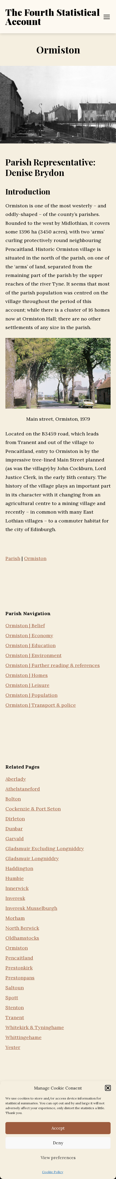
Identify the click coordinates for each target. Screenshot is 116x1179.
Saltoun (14, 988)
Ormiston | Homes (26, 675)
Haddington (19, 868)
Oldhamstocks (22, 938)
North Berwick (22, 928)
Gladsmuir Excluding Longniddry (44, 848)
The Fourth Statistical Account (52, 17)
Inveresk (15, 898)
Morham (15, 918)
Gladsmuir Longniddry (32, 858)
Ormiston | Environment (33, 655)
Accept (58, 1128)
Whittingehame (23, 1037)
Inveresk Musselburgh (31, 908)
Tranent (14, 1017)
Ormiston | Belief (25, 625)
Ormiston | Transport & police (40, 705)
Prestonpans (20, 978)
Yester (12, 1047)
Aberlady (15, 779)
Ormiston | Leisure (27, 685)
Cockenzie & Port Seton (33, 809)
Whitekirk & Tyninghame (34, 1027)
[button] (108, 1088)
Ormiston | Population (31, 695)
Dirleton (15, 819)
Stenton (14, 1007)
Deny (58, 1142)
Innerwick (17, 888)
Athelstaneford (22, 789)
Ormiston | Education (30, 645)
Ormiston (16, 948)
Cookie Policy (52, 1172)
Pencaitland (19, 958)
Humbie (14, 878)
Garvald (14, 838)
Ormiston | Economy (29, 635)
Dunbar (14, 828)
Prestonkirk (19, 968)
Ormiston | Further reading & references (52, 665)
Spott (11, 997)
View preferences (58, 1157)
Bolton (13, 799)
